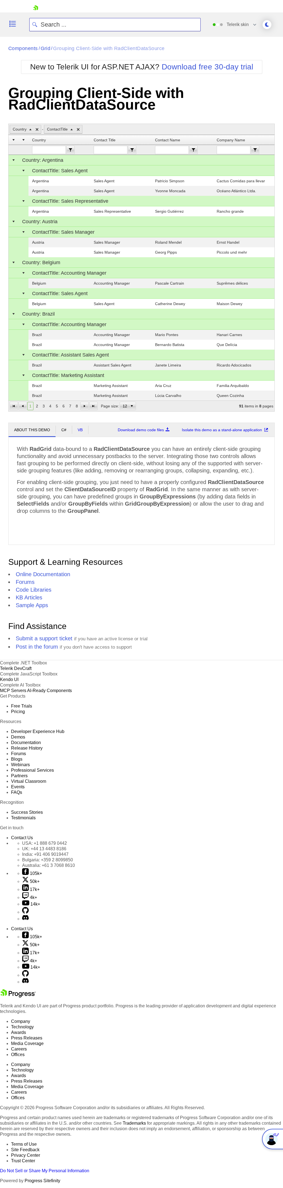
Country (39, 140)
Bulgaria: (47, 859)
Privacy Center (25, 1155)
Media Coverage (27, 1043)
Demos (18, 737)
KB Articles (29, 597)
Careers (19, 1049)
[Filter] (70, 150)
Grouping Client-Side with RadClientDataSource (108, 48)
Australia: (48, 865)
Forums (25, 582)
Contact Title (105, 140)
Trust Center (23, 1160)
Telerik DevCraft (16, 668)
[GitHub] (25, 912)
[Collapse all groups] (13, 140)
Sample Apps (32, 605)
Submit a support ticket (44, 638)
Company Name (231, 140)
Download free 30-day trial (207, 67)
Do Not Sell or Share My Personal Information (44, 1170)
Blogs (16, 759)
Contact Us (22, 837)
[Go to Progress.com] (18, 996)
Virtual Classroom (28, 781)
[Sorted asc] (30, 129)
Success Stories (27, 812)
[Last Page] (93, 406)
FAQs (16, 792)
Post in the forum (37, 647)
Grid (46, 48)
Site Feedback (25, 1149)
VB (80, 430)
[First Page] (14, 406)
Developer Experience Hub (37, 731)
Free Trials (21, 706)
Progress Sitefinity (42, 1180)
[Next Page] (84, 406)
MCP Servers (13, 690)
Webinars (20, 764)
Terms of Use (24, 1144)
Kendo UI (9, 679)
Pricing (18, 711)
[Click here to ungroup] (37, 129)
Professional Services (32, 770)
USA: (44, 843)
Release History (27, 748)
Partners (19, 775)
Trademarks (134, 1123)
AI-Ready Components (49, 690)
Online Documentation (43, 574)
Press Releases (26, 1038)
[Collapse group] (13, 160)
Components (23, 48)
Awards (18, 1032)
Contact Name (167, 140)
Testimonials (23, 817)
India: (45, 854)
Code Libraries (33, 590)
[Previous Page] (23, 406)
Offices (18, 1054)
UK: (44, 848)
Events (18, 786)
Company (20, 1021)
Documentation (26, 742)
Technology (22, 1027)
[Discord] (25, 918)
